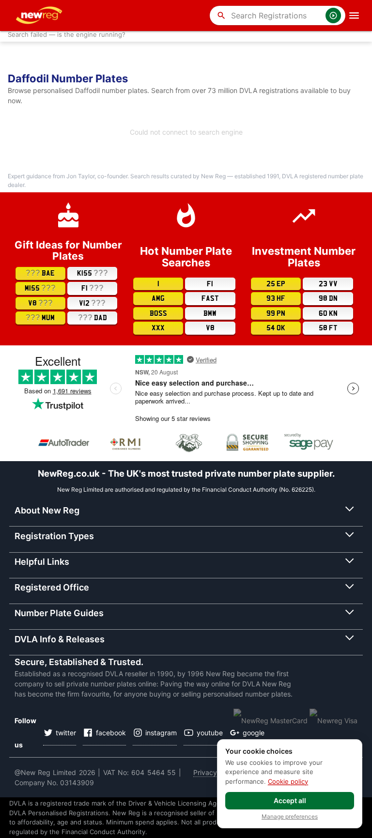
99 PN (275, 313)
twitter (66, 733)
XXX (158, 328)
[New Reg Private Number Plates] (40, 15)
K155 (92, 273)
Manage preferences (290, 816)
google (253, 733)
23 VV (328, 284)
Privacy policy (215, 772)
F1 (92, 288)
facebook (111, 733)
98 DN (328, 298)
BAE (40, 273)
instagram (161, 733)
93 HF (275, 298)
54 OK (275, 328)
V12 (92, 303)
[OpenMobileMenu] (354, 15)
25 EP (275, 284)
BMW (210, 313)
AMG (158, 298)
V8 (40, 303)
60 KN (328, 313)
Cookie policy (288, 781)
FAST (210, 298)
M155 (40, 288)
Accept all (290, 800)
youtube (210, 733)
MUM (40, 317)
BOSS (158, 313)
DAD (92, 317)
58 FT (328, 328)
